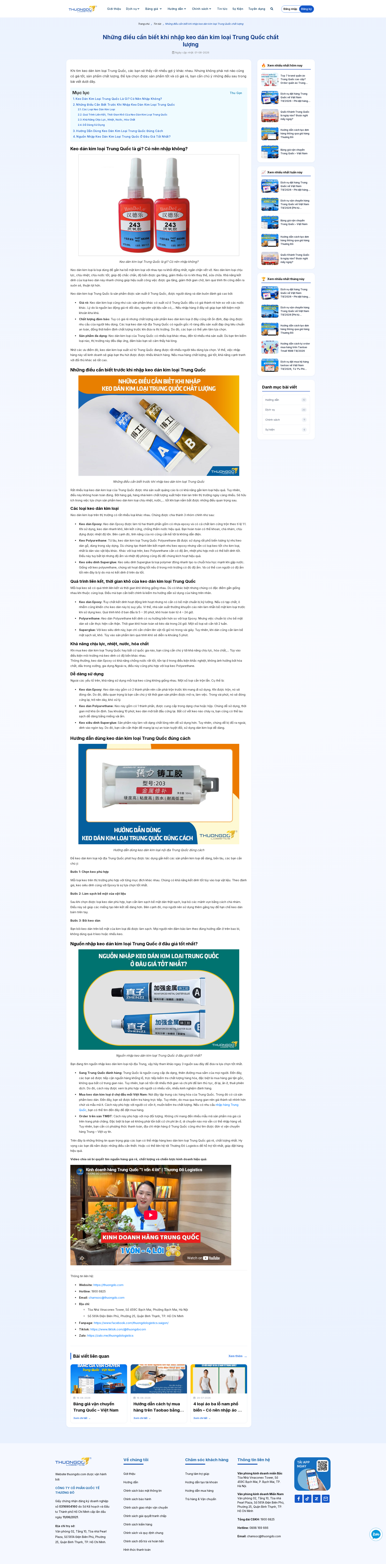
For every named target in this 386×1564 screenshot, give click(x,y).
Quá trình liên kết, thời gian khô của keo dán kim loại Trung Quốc (125, 114)
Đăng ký (306, 8)
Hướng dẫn (175, 8)
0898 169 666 (252, 1527)
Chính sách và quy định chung (143, 1532)
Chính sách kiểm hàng (137, 1524)
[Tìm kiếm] (272, 9)
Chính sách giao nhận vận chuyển (145, 1507)
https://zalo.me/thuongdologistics (110, 1335)
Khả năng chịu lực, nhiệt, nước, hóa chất (109, 119)
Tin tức (222, 8)
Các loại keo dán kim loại (98, 109)
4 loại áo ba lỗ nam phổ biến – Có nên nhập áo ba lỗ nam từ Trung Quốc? (218, 1410)
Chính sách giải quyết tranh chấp (144, 1516)
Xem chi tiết (82, 1418)
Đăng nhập (290, 8)
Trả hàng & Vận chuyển (200, 1499)
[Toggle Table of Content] (236, 92)
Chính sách (200, 8)
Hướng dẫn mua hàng (199, 1490)
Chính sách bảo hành (137, 1499)
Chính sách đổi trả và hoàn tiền (143, 1541)
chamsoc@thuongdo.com (106, 1297)
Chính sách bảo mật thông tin (142, 1490)
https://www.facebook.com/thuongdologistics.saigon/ (131, 1323)
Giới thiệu (114, 8)
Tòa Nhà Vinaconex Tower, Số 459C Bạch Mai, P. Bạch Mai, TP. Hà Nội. (259, 1480)
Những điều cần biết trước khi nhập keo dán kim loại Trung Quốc (125, 104)
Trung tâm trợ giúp (197, 1473)
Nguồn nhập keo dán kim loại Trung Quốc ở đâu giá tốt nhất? (123, 136)
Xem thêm (238, 1356)
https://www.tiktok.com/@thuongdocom (118, 1329)
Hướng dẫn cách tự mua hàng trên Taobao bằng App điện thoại (156, 1410)
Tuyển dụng (256, 8)
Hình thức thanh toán (137, 1549)
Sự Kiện (237, 8)
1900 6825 (256, 1519)
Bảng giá (152, 8)
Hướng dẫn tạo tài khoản (201, 1482)
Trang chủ (143, 23)
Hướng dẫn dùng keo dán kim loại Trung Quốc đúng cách (119, 131)
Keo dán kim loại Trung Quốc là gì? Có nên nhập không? (119, 98)
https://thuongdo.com (108, 1285)
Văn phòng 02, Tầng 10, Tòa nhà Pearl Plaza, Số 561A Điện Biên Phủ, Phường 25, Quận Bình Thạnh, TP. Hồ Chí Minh (260, 1502)
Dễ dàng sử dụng (94, 124)
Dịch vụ (131, 8)
